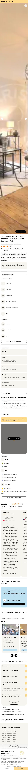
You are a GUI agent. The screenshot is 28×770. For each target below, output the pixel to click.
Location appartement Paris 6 (9, 739)
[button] (14, 274)
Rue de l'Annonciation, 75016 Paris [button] (11, 244)
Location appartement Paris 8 (9, 743)
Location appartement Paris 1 (8, 730)
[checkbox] (25, 5)
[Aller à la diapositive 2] (11, 633)
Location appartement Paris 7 (9, 741)
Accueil (4, 707)
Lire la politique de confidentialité (9, 764)
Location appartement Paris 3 (9, 733)
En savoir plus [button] (23, 403)
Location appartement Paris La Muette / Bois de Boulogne (12, 715)
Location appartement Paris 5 (9, 737)
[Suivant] (26, 119)
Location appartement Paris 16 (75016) (12, 711)
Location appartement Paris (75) (11, 709)
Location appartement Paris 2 (9, 732)
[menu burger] (26, 2)
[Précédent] (2, 119)
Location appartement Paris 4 (9, 735)
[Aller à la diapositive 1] (9, 633)
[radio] (3, 514)
